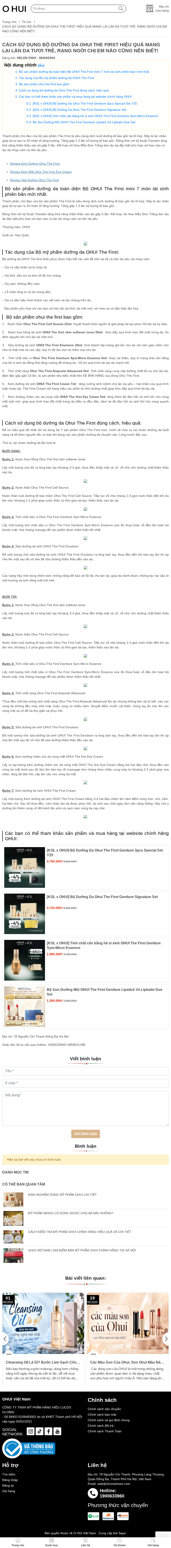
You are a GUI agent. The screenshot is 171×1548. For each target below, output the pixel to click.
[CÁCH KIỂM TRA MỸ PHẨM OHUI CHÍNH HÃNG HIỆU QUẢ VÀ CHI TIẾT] (13, 1237)
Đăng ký (8, 1485)
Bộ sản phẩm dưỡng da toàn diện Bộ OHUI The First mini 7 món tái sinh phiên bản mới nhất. (84, 71)
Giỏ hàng (8, 1491)
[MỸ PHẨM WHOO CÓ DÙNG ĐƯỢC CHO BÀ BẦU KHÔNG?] (13, 1218)
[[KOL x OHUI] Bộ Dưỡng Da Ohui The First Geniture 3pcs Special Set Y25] (24, 867)
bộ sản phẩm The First (55, 201)
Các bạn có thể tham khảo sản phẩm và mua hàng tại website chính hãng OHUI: (75, 96)
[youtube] (57, 1431)
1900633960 (112, 1495)
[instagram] (31, 1431)
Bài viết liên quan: (85, 1278)
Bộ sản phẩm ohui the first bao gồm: (44, 84)
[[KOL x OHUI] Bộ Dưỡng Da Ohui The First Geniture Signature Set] (24, 914)
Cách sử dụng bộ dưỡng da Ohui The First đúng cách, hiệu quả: (64, 90)
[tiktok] (39, 1431)
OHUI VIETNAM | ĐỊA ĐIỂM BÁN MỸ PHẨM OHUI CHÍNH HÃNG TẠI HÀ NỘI (82, 1250)
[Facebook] (48, 1431)
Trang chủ (9, 22)
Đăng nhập (10, 1480)
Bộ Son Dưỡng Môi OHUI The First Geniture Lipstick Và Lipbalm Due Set (84, 122)
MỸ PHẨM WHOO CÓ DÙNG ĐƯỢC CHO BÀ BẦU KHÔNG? (71, 1213)
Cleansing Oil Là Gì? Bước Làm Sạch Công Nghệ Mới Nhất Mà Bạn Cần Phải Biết (42, 1362)
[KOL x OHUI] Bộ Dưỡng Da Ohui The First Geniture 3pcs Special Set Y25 (85, 103)
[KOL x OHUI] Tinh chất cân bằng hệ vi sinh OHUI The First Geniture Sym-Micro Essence (95, 116)
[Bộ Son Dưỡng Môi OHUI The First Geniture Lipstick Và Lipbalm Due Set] (24, 1006)
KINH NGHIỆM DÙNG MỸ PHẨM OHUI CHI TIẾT (62, 1194)
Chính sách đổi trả (101, 1425)
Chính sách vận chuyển (104, 1409)
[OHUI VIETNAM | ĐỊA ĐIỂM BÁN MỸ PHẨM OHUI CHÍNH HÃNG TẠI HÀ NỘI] (13, 1255)
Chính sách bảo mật (102, 1414)
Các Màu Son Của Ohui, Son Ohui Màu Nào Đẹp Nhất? (126, 1362)
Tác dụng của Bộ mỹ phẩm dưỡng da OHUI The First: (57, 78)
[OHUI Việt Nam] (14, 8)
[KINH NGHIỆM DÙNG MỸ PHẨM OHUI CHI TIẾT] (13, 1199)
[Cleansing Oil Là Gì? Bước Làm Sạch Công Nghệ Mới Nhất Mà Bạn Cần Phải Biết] (43, 1323)
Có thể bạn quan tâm (23, 1184)
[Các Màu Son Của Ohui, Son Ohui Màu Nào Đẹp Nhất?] (128, 1323)
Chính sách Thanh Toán (105, 1431)
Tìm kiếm (8, 1474)
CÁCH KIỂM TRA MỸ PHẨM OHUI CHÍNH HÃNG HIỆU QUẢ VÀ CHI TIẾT (79, 1232)
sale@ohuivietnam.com (113, 1483)
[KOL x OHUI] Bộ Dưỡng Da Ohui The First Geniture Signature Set (79, 109)
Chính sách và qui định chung (109, 1420)
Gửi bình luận (85, 1134)
